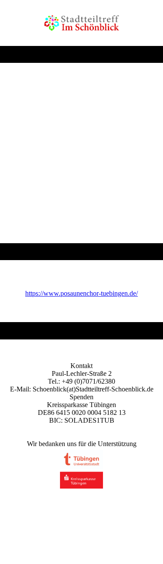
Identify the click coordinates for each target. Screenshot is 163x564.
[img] (81, 23)
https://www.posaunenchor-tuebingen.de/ (81, 293)
